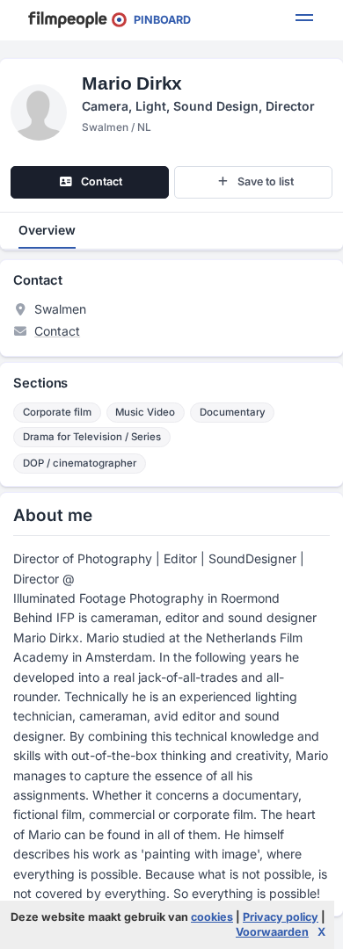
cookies (212, 917)
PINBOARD (158, 19)
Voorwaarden (272, 931)
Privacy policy (280, 917)
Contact (57, 330)
